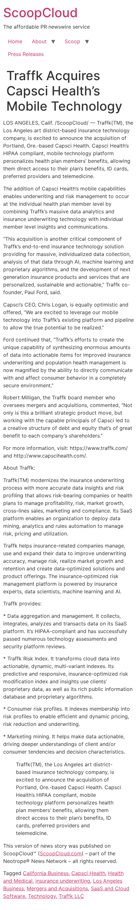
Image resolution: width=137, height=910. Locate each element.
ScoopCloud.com (61, 853)
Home (15, 41)
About (39, 41)
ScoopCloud (40, 12)
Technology (42, 896)
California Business (45, 873)
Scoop (72, 41)
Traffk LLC (71, 896)
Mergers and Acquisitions (57, 888)
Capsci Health (88, 873)
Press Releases (26, 54)
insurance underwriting (62, 881)
